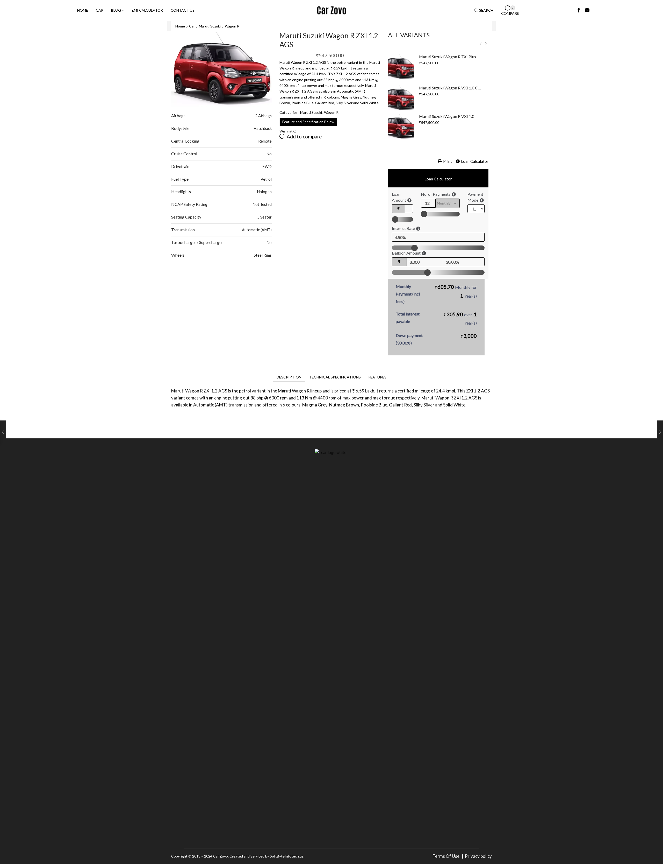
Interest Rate (403, 228)
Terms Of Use (447, 856)
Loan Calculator (474, 161)
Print (447, 161)
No (269, 153)
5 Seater (264, 217)
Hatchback (263, 128)
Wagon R (232, 26)
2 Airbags (263, 115)
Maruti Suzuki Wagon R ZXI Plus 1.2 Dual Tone (450, 56)
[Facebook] (578, 10)
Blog (116, 10)
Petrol (266, 179)
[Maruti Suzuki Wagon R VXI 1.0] (401, 126)
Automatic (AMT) (257, 229)
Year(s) (470, 295)
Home (82, 10)
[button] (480, 44)
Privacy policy (478, 856)
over (460, 318)
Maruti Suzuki (210, 26)
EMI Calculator (147, 10)
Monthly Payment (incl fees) (408, 294)
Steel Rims (263, 255)
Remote (265, 141)
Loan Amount (399, 197)
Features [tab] (377, 377)
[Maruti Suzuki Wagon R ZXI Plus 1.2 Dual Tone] (401, 67)
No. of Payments (435, 194)
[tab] (289, 377)
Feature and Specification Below (308, 122)
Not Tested (262, 204)
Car (99, 10)
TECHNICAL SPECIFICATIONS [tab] (335, 377)
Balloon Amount (406, 252)
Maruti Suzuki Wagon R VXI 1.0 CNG (450, 87)
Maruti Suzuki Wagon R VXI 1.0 (446, 116)
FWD (267, 166)
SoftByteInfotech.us (287, 856)
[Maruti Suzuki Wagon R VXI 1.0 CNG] (401, 98)
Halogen (264, 191)
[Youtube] (587, 10)
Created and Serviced (246, 856)
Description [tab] (289, 377)
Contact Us (182, 10)
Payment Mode (475, 197)
